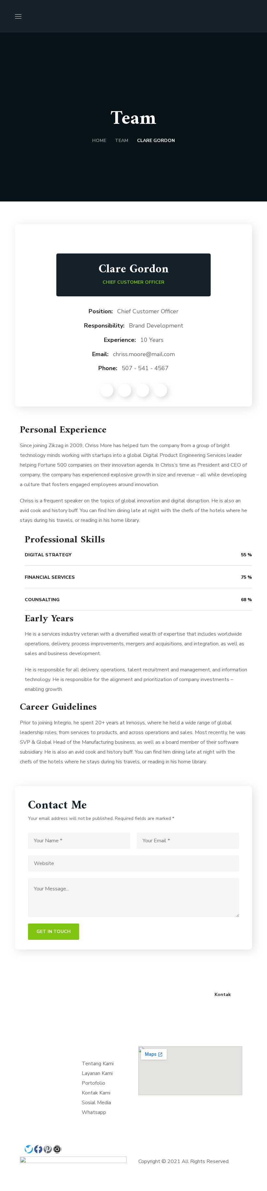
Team (121, 140)
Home (99, 140)
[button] (249, 16)
